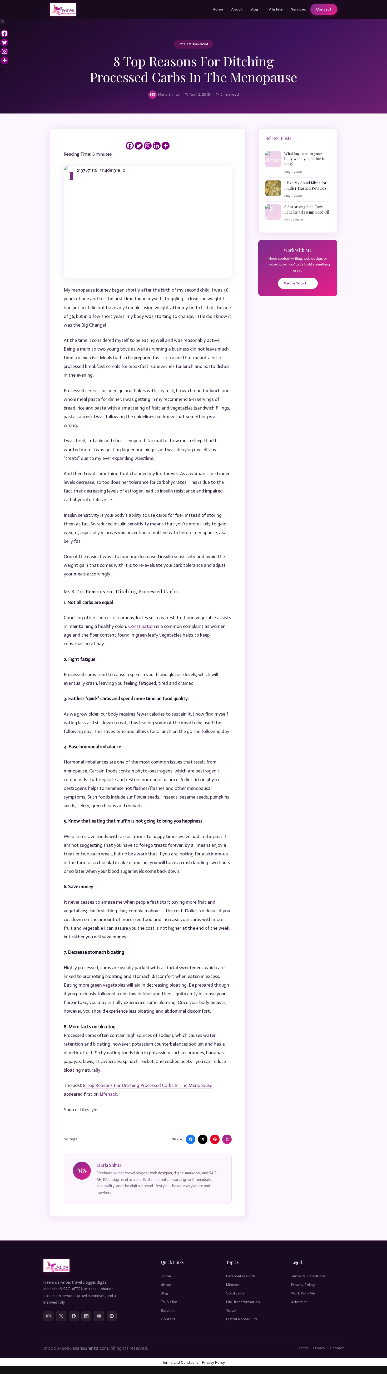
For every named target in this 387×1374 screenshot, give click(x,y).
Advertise (299, 1301)
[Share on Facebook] (190, 1139)
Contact (323, 9)
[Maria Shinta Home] (63, 9)
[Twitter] (139, 146)
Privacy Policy (303, 1284)
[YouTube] (99, 1316)
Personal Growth (240, 1276)
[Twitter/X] (61, 1316)
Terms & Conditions (308, 1276)
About (237, 9)
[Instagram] (148, 146)
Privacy (319, 1348)
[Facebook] (130, 146)
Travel (231, 1310)
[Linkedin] (157, 146)
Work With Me (303, 1293)
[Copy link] (227, 1139)
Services (298, 9)
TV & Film (274, 9)
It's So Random (193, 44)
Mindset (233, 1284)
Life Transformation (243, 1301)
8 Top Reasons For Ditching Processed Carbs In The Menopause (147, 1085)
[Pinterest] (112, 1316)
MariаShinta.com (90, 1348)
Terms (304, 1348)
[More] (166, 146)
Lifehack (108, 1094)
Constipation (141, 626)
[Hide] (2, 69)
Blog (254, 9)
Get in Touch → (298, 283)
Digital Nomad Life (242, 1319)
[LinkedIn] (86, 1316)
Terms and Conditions (180, 1362)
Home (218, 9)
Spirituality (235, 1293)
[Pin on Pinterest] (215, 1139)
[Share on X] (202, 1139)
